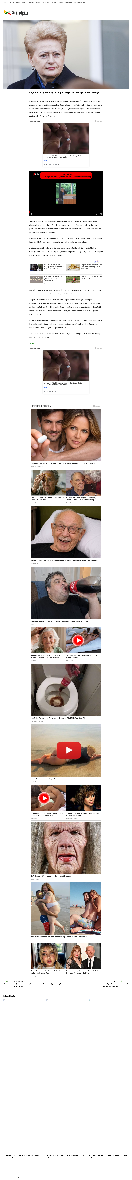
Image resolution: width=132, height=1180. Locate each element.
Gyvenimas (45, 3)
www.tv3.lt (33, 343)
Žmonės (54, 3)
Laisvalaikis (68, 3)
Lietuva (5, 3)
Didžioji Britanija (21, 3)
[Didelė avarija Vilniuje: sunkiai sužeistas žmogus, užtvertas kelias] (23, 1076)
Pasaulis (11, 3)
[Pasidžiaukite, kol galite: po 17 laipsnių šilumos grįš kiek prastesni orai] (66, 1076)
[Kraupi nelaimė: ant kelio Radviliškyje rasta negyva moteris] (109, 1076)
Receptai (31, 3)
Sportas (61, 3)
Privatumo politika (79, 3)
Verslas (38, 3)
